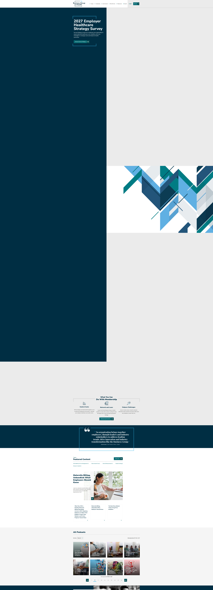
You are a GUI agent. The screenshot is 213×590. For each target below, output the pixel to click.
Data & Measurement (107, 463)
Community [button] (98, 3)
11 (104, 580)
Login (130, 3)
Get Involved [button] (105, 3)
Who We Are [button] (112, 3)
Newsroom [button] (119, 3)
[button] (80, 538)
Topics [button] (92, 3)
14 (114, 580)
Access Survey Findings (80, 41)
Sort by (74, 538)
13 (111, 580)
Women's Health (77, 466)
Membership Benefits (105, 418)
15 (118, 580)
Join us (135, 3)
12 (108, 580)
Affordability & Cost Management (80, 463)
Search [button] (125, 3)
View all (117, 458)
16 (121, 580)
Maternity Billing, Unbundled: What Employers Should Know (82, 479)
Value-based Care (95, 463)
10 (101, 580)
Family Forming (119, 463)
